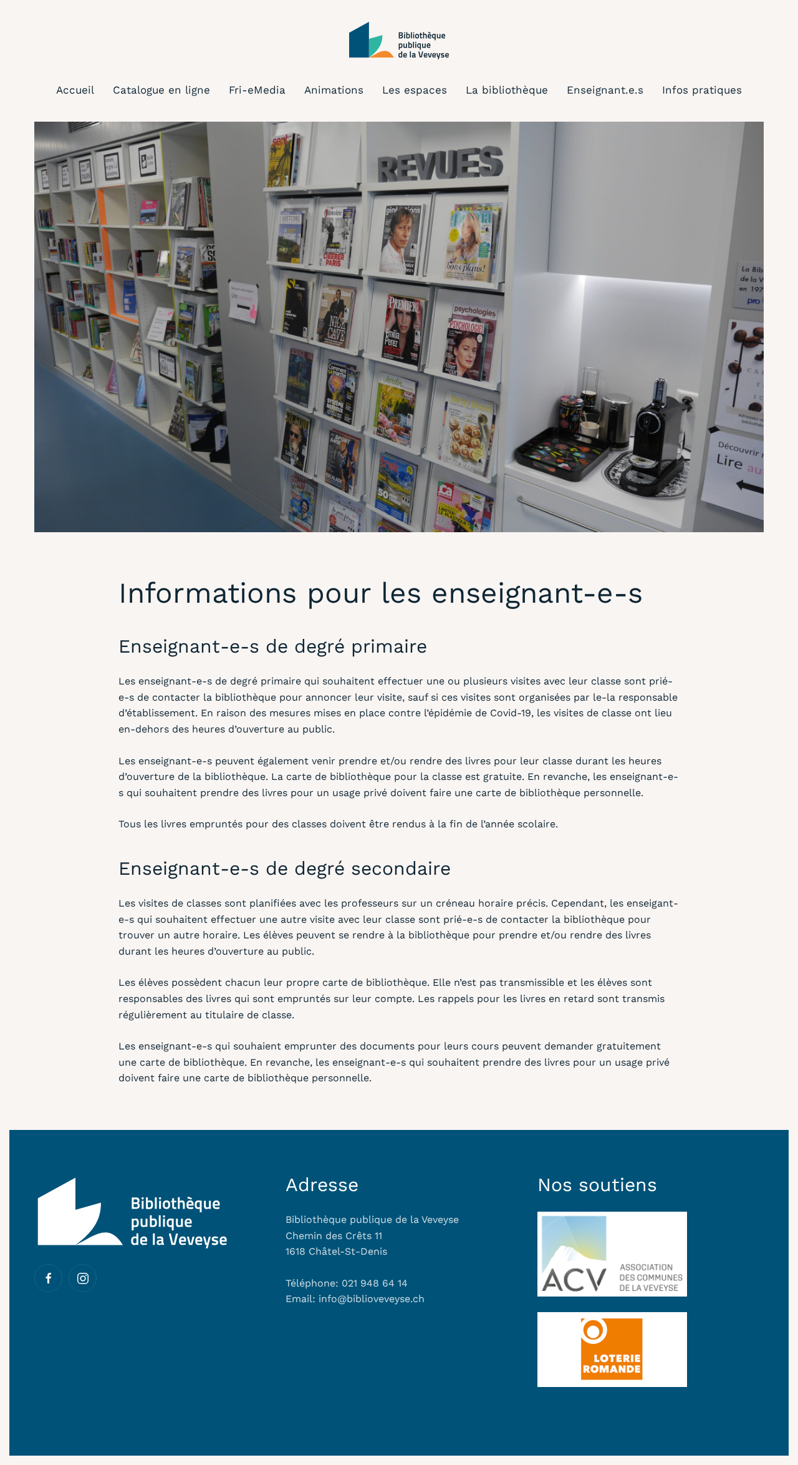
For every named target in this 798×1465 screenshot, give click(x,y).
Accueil (75, 90)
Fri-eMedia (257, 90)
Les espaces (414, 90)
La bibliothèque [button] (507, 90)
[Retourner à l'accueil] (399, 40)
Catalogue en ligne (161, 90)
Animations (333, 90)
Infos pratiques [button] (702, 90)
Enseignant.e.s (605, 90)
